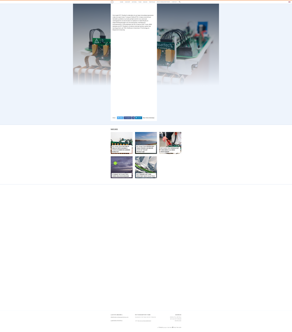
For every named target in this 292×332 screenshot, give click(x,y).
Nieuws (145, 2)
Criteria (134, 2)
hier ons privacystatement (144, 320)
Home (121, 2)
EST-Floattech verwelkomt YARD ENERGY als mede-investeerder (170, 150)
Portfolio (152, 2)
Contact (174, 2)
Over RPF (127, 2)
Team (139, 2)
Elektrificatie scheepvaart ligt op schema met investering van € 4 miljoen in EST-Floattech (122, 317)
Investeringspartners (163, 2)
